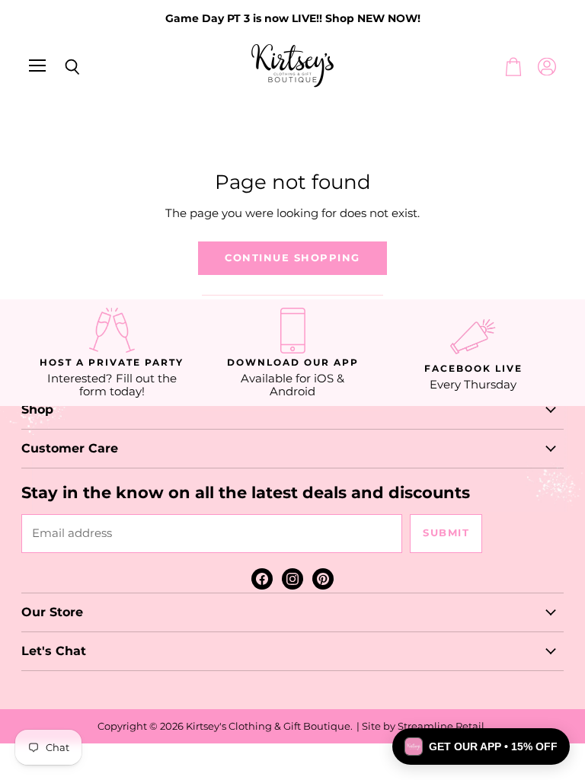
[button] (481, 746)
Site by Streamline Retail (423, 726)
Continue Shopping (292, 258)
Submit (446, 533)
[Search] (61, 67)
